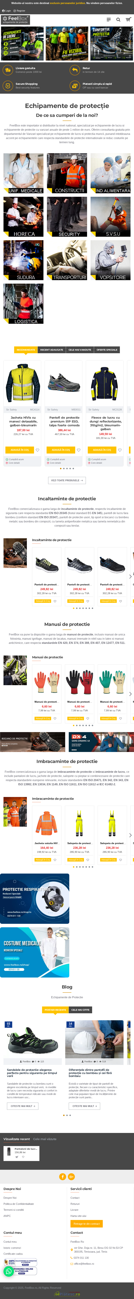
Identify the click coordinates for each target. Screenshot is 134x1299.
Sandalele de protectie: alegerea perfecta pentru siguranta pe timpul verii (32, 1073)
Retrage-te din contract (87, 1223)
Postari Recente (55, 1009)
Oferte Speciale (107, 349)
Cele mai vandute (80, 349)
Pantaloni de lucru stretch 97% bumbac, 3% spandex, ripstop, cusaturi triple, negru (26, 1148)
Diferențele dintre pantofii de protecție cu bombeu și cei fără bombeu (90, 1073)
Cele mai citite (80, 1009)
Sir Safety (11, 409)
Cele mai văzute (45, 1139)
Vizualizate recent (16, 1139)
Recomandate (26, 349)
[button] (60, 468)
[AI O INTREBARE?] (8, 1271)
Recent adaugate (51, 349)
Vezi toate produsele (65, 480)
